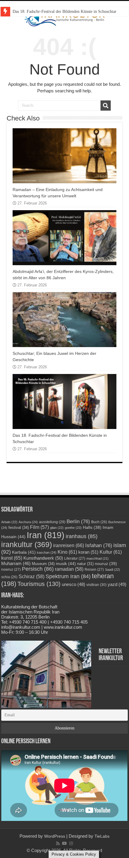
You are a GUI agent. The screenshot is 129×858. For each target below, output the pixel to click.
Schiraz (31, 576)
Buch (99, 522)
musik (66, 563)
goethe (73, 527)
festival (18, 527)
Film (39, 527)
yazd (117, 584)
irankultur (26, 544)
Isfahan (98, 545)
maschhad (97, 558)
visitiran (96, 585)
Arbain (9, 522)
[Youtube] (65, 843)
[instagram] (71, 843)
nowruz (11, 569)
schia (9, 577)
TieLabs (102, 836)
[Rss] (58, 843)
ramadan (69, 569)
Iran (45, 535)
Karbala (24, 552)
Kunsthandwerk (43, 558)
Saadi (112, 569)
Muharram (16, 563)
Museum (43, 563)
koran (88, 552)
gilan (57, 527)
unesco (73, 584)
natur (85, 564)
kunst (11, 558)
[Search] (105, 105)
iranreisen (68, 545)
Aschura (28, 522)
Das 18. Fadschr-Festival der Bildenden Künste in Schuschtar (64, 11)
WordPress (54, 836)
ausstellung (52, 522)
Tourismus (39, 584)
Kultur (111, 552)
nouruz (106, 563)
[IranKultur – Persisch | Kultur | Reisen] (65, 17)
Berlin (78, 521)
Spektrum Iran (68, 576)
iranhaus (82, 536)
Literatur (74, 558)
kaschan (46, 552)
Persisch (38, 569)
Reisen (94, 569)
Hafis (92, 527)
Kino (67, 552)
